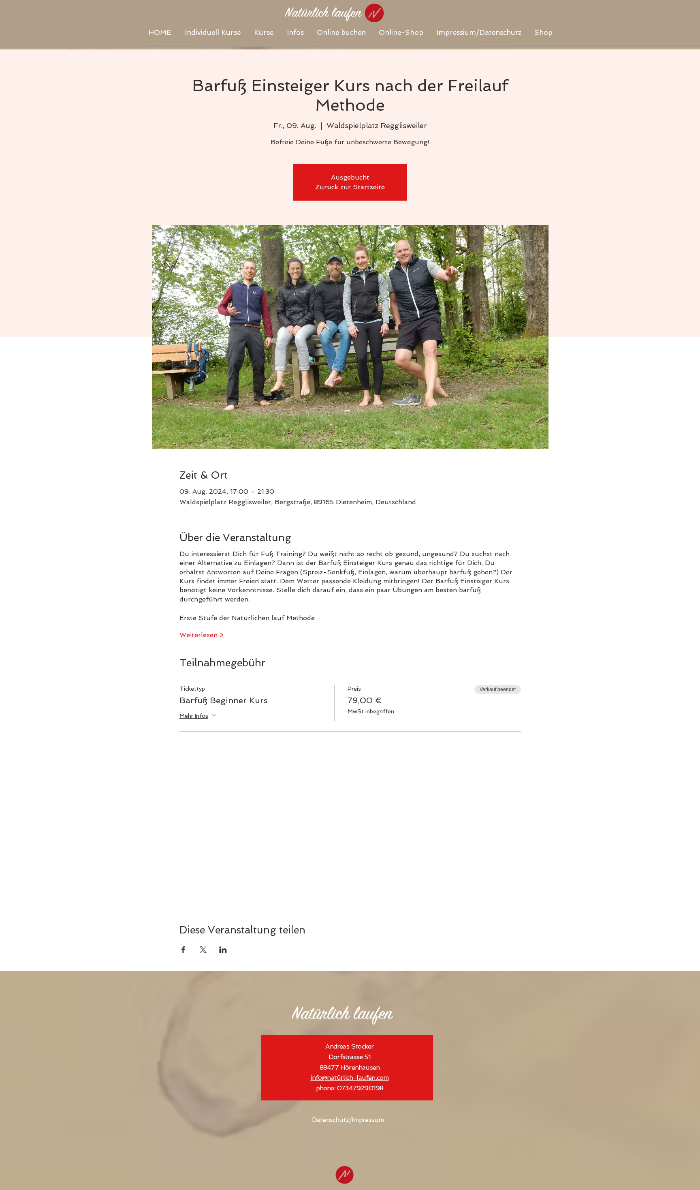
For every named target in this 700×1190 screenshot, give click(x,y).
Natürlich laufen (342, 1014)
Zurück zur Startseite (350, 187)
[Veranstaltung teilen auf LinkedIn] (223, 949)
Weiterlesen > (201, 635)
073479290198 (360, 1088)
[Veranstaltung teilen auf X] (203, 949)
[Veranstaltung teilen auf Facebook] (183, 949)
